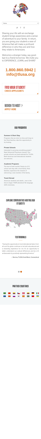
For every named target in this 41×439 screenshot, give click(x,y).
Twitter (17, 27)
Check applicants (14, 90)
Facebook (20, 27)
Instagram (24, 27)
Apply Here (10, 109)
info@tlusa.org (20, 74)
